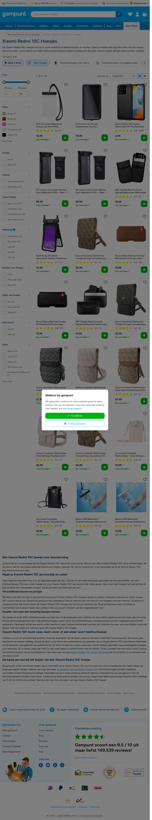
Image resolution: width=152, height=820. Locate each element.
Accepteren (76, 415)
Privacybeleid (74, 408)
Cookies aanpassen (76, 423)
